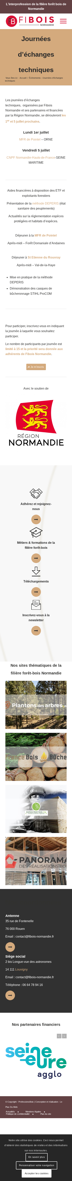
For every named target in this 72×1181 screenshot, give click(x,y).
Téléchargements (36, 581)
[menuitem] (13, 1112)
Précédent (59, 1036)
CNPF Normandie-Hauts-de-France (31, 157)
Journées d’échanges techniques (36, 54)
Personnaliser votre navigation (36, 1165)
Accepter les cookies (37, 1173)
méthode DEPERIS (45, 203)
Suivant (64, 1036)
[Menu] (61, 21)
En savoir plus (36, 1157)
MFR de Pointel (30, 139)
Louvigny (21, 969)
